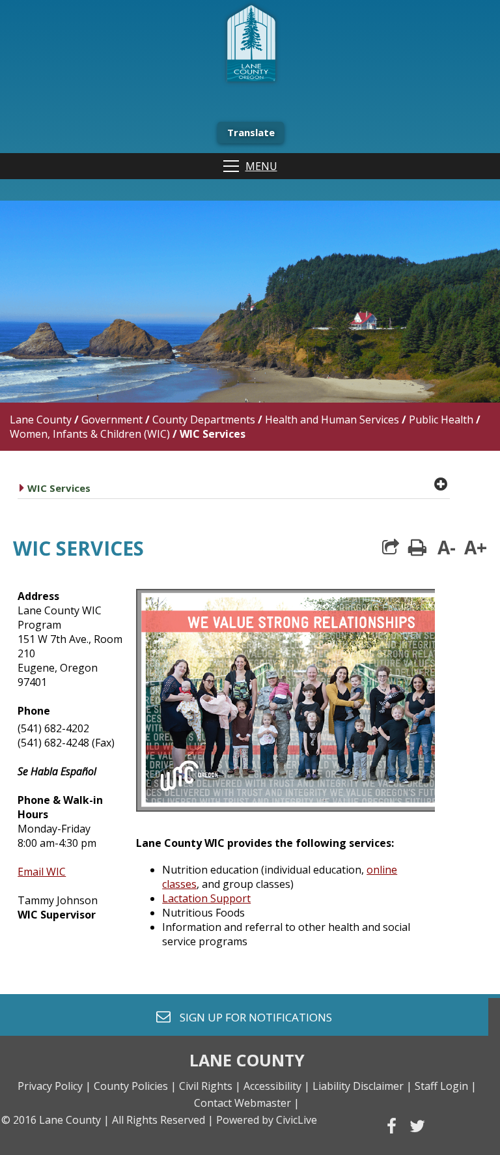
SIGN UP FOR (251, 1016)
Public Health (441, 419)
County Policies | (135, 1086)
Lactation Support (206, 898)
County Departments (203, 419)
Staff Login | (446, 1086)
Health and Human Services (332, 419)
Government (112, 419)
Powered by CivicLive (266, 1120)
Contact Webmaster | (246, 1103)
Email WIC (42, 871)
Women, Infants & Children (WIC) (90, 434)
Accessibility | (276, 1086)
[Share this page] (390, 547)
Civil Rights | (210, 1086)
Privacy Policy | (54, 1086)
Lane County (41, 419)
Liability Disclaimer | (362, 1086)
